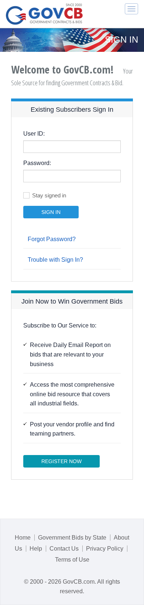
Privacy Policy (104, 548)
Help (36, 548)
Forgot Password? (52, 239)
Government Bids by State (72, 537)
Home (23, 537)
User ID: (34, 133)
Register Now (61, 461)
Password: (37, 163)
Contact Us (64, 548)
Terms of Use (72, 559)
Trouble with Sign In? (55, 260)
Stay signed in (49, 195)
